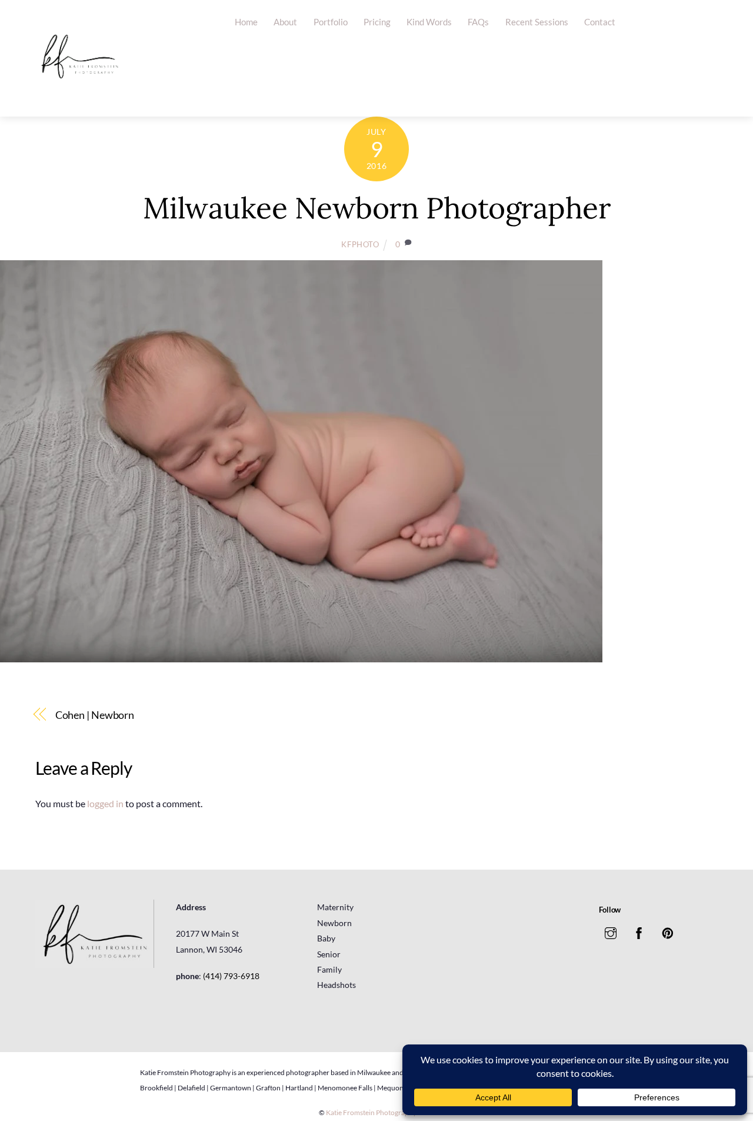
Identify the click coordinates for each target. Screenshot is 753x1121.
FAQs (478, 21)
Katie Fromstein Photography (371, 1112)
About (285, 21)
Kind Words (429, 21)
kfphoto (360, 244)
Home (246, 21)
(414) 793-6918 (231, 976)
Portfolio (331, 21)
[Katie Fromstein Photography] (79, 96)
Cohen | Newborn (95, 714)
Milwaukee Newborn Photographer (376, 208)
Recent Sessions (536, 21)
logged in (105, 803)
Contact (599, 21)
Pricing (377, 21)
